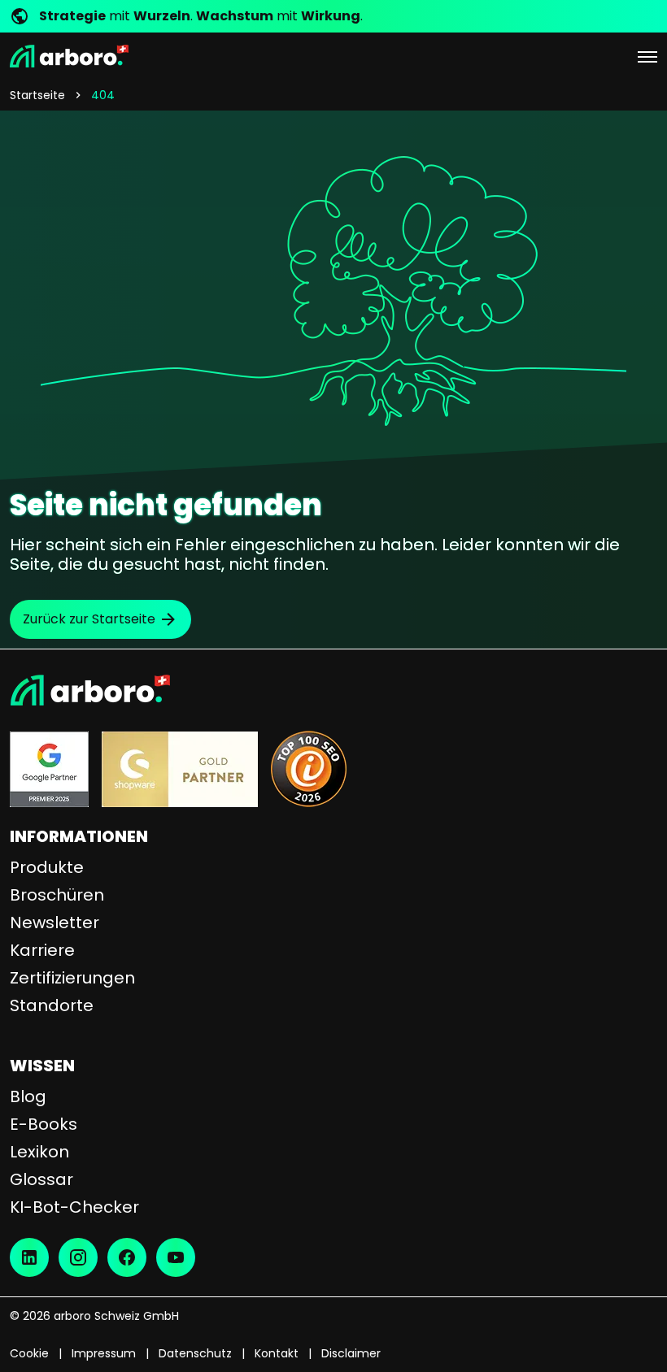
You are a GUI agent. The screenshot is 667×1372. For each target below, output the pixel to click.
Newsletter (54, 922)
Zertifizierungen (72, 977)
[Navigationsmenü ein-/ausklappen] (647, 56)
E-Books (43, 1124)
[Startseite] (69, 56)
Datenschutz (195, 1353)
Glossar (41, 1179)
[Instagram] (78, 1257)
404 (103, 95)
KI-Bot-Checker (74, 1207)
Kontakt (277, 1353)
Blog (28, 1096)
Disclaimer (351, 1353)
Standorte (52, 1005)
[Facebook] (126, 1257)
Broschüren (57, 895)
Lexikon (39, 1151)
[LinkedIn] (29, 1257)
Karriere (42, 950)
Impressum (104, 1353)
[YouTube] (175, 1257)
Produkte (47, 867)
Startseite (37, 95)
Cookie (29, 1353)
